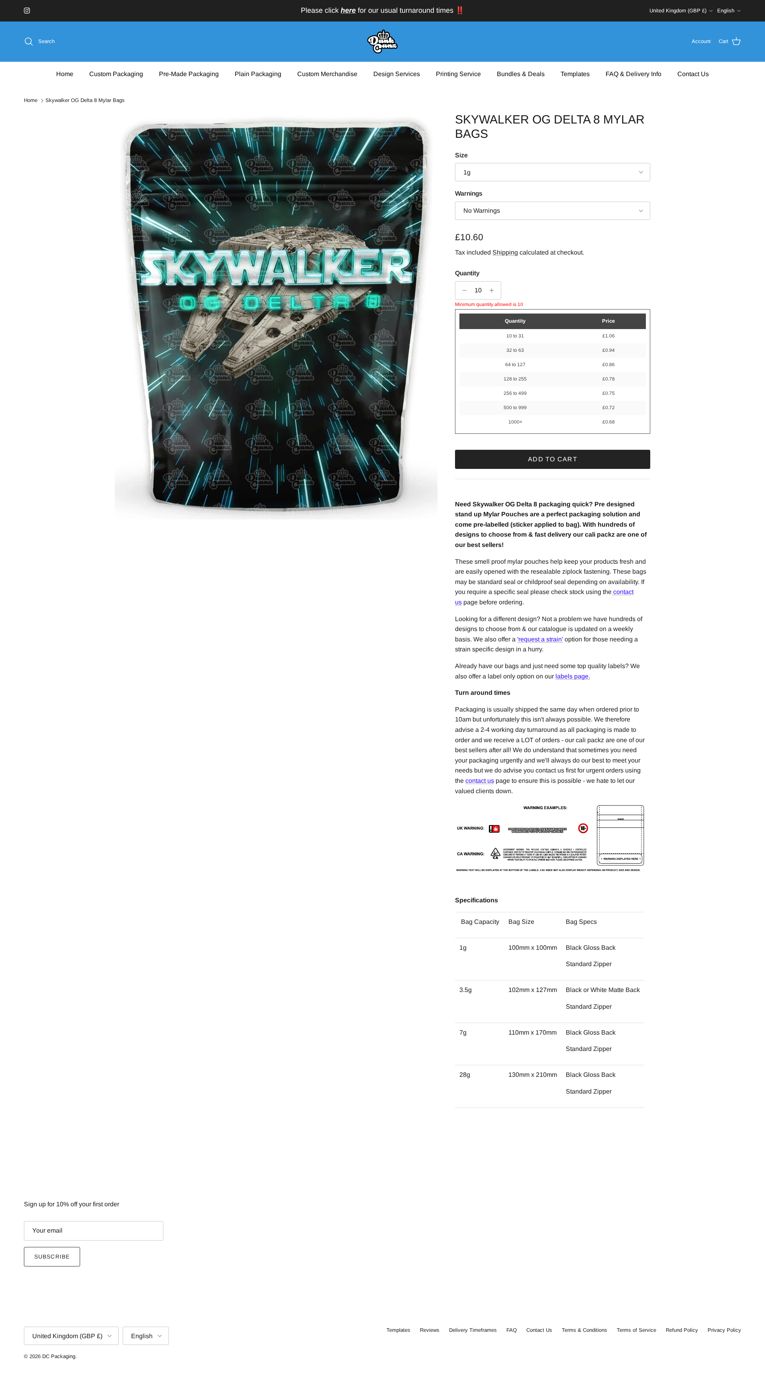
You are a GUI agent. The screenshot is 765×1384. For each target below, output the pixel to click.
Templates (575, 73)
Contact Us (693, 73)
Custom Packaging (116, 73)
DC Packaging (58, 1356)
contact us (479, 780)
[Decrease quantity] (462, 290)
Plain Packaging (258, 73)
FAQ (511, 1330)
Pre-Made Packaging (189, 73)
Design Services (396, 73)
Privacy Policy (724, 1330)
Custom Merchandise (327, 73)
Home (64, 73)
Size (461, 155)
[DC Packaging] (382, 41)
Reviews (429, 1330)
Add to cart (552, 459)
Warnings (469, 193)
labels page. (572, 676)
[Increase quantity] (494, 290)
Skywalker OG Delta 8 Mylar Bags (85, 101)
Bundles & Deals (521, 73)
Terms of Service (636, 1330)
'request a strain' (540, 639)
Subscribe (52, 1256)
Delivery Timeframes (473, 1330)
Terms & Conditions (584, 1330)
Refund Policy (682, 1330)
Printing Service (458, 73)
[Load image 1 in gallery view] (276, 315)
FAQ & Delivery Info (633, 73)
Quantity (467, 273)
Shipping (505, 252)
